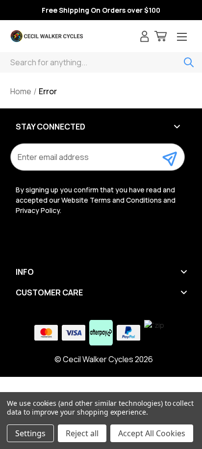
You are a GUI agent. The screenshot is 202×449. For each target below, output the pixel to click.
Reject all (82, 433)
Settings (30, 433)
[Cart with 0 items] (160, 37)
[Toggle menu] (182, 37)
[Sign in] (144, 37)
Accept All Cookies (151, 433)
